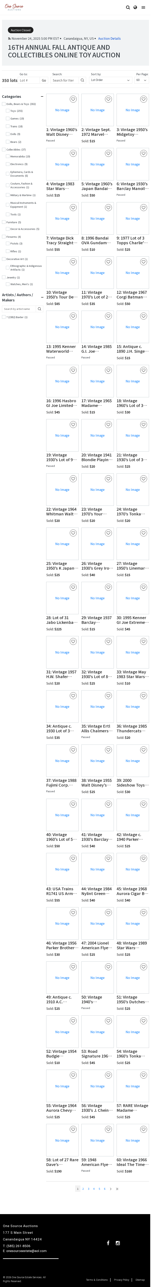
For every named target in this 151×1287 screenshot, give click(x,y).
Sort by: (96, 74)
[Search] (128, 7)
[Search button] (82, 80)
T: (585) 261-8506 (16, 1246)
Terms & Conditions (97, 1279)
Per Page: (142, 74)
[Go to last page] (117, 1188)
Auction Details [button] (109, 38)
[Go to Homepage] (14, 7)
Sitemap (140, 1279)
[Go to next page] (111, 1188)
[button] (62, 132)
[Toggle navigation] (143, 7)
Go (44, 80)
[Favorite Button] (73, 99)
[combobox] (110, 80)
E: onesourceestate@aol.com (25, 1251)
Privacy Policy (121, 1279)
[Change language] (135, 7)
